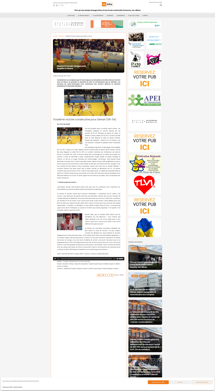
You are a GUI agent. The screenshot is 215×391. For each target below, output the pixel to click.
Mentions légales (17, 387)
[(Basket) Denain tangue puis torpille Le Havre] (88, 40)
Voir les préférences (202, 382)
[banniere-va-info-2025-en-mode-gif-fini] (145, 24)
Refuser (180, 382)
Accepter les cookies (158, 382)
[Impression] (145, 100)
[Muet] (117, 259)
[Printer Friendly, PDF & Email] (119, 276)
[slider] (121, 258)
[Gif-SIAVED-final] (154, 41)
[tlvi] (145, 185)
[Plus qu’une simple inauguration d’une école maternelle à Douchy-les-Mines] (145, 257)
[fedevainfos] (145, 163)
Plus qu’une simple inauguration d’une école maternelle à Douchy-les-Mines (107, 10)
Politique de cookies (8, 387)
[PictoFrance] (136, 59)
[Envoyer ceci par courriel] (99, 275)
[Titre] (54, 5)
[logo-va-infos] (107, 4)
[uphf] (136, 41)
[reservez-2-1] (145, 79)
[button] (161, 5)
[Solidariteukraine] (145, 227)
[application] (88, 258)
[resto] (154, 59)
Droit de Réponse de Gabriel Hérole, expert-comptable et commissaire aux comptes (143, 292)
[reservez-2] (145, 142)
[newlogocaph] (107, 24)
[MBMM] (70, 24)
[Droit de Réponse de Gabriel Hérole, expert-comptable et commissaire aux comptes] (145, 284)
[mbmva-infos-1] (145, 121)
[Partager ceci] (103, 275)
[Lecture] (55, 259)
